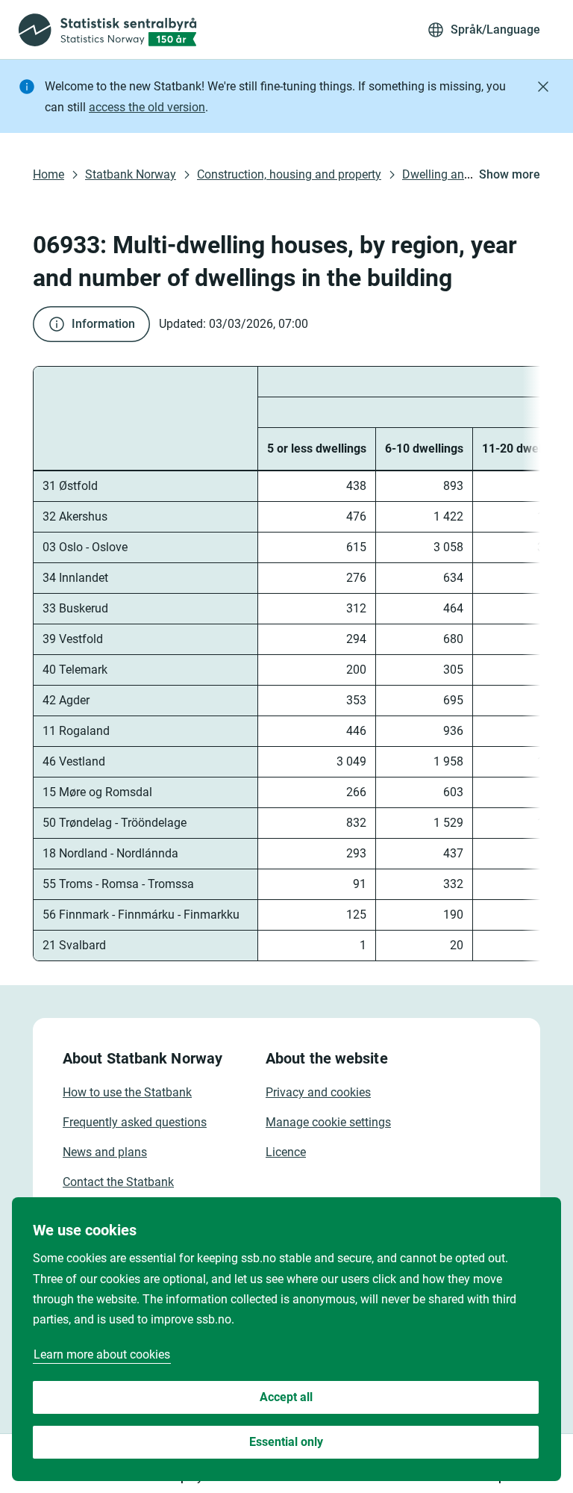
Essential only (286, 1442)
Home (48, 174)
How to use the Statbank (127, 1092)
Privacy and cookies (318, 1092)
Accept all (286, 1397)
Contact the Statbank (118, 1182)
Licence (286, 1152)
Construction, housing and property (289, 174)
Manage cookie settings (328, 1122)
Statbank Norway (130, 174)
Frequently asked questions (135, 1122)
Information (103, 324)
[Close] (543, 87)
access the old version (147, 107)
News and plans (105, 1152)
